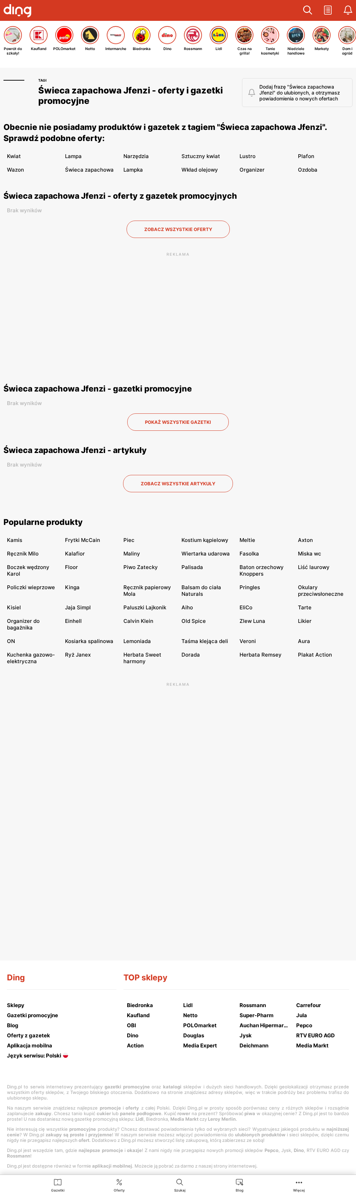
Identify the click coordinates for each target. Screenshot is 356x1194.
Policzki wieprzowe (31, 587)
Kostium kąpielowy (204, 540)
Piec (129, 540)
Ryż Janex (78, 654)
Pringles (250, 587)
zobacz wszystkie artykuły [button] (178, 483)
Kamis (14, 540)
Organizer (252, 169)
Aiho (187, 607)
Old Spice (193, 621)
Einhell (73, 621)
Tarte (305, 607)
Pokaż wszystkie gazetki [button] (178, 422)
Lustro (248, 156)
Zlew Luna (252, 621)
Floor (71, 567)
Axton (305, 540)
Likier (305, 621)
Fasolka (249, 553)
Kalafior (75, 553)
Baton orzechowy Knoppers (262, 570)
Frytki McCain (82, 540)
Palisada (192, 567)
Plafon (306, 156)
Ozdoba (307, 169)
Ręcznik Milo (23, 553)
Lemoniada (137, 641)
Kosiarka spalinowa (89, 641)
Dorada (190, 654)
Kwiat (14, 156)
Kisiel (14, 607)
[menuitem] (58, 1185)
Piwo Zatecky (140, 567)
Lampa (73, 156)
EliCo (246, 607)
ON (11, 641)
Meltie (247, 540)
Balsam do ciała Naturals (201, 590)
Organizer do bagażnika (23, 624)
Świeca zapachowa (89, 169)
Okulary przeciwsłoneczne (320, 590)
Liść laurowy (314, 567)
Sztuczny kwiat (200, 156)
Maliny (131, 553)
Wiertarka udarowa (205, 553)
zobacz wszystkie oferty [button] (178, 229)
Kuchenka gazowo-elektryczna (31, 658)
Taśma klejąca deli (204, 641)
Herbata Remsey (261, 654)
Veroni (248, 641)
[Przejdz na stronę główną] (19, 11)
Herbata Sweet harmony (142, 658)
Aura (304, 641)
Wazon (15, 169)
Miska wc (309, 553)
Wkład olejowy (199, 169)
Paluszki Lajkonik (144, 607)
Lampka (133, 169)
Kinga (72, 587)
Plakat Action (315, 654)
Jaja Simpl (78, 607)
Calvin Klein (138, 621)
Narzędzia (136, 156)
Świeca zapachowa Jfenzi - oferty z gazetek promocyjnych (120, 196)
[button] (307, 10)
